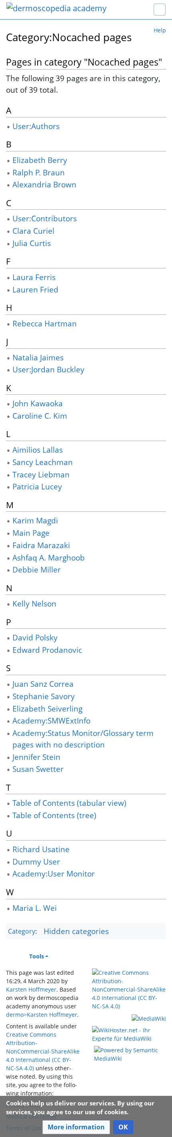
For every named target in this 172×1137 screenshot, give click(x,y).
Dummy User (36, 861)
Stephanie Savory (43, 696)
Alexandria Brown (44, 184)
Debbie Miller (36, 569)
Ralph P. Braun (38, 172)
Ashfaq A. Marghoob (48, 557)
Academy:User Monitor (53, 873)
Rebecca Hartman (44, 323)
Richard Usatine (41, 849)
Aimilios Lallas (37, 449)
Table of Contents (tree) (54, 815)
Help (160, 30)
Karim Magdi (35, 520)
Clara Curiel (33, 230)
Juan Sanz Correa (43, 683)
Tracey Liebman (41, 474)
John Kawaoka (37, 403)
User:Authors (36, 126)
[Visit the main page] (56, 9)
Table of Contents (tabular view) (69, 802)
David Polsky (35, 637)
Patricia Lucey (37, 486)
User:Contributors (44, 218)
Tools (36, 956)
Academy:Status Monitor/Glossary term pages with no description (83, 739)
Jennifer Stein (36, 756)
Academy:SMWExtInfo (51, 720)
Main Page (31, 532)
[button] (76, 1127)
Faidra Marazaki (41, 545)
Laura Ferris (34, 277)
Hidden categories (76, 931)
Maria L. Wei (34, 907)
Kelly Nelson (34, 603)
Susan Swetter (38, 768)
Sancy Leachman (42, 462)
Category (21, 931)
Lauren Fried (35, 289)
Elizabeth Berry (39, 160)
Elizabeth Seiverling (47, 708)
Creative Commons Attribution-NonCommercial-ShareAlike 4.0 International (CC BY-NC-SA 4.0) (43, 1051)
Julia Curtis (31, 243)
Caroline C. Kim (39, 415)
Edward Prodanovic (47, 649)
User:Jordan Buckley (48, 369)
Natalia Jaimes (38, 357)
